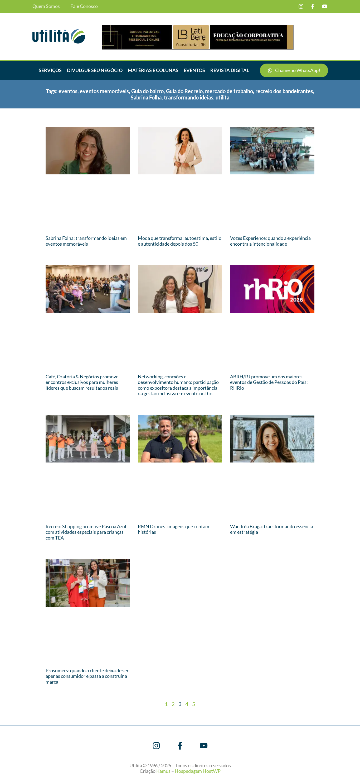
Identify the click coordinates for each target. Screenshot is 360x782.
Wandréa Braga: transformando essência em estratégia (271, 529)
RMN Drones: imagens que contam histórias (173, 529)
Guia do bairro (147, 91)
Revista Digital (229, 70)
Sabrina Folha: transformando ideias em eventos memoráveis (86, 241)
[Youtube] (324, 6)
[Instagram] (301, 6)
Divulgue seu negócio (95, 70)
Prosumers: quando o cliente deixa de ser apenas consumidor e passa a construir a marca (87, 676)
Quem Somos (46, 6)
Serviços (50, 70)
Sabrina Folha (146, 97)
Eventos (194, 70)
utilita (222, 97)
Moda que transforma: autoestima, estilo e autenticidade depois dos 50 (179, 241)
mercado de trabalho (229, 91)
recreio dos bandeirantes (284, 91)
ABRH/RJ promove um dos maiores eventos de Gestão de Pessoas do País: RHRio (269, 382)
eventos (68, 91)
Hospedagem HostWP (198, 771)
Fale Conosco (84, 6)
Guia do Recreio (184, 91)
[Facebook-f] (313, 6)
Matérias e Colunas (153, 70)
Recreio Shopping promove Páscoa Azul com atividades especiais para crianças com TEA (86, 532)
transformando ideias (188, 97)
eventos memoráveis (104, 91)
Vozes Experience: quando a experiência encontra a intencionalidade (270, 241)
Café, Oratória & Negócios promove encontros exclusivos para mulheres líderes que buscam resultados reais (82, 382)
